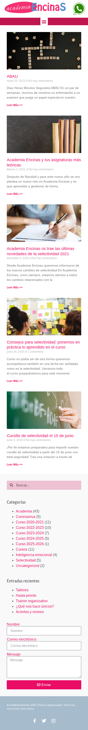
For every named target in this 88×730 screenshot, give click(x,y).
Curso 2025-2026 (30, 544)
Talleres (22, 590)
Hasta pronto (26, 595)
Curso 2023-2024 (30, 533)
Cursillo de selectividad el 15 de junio (40, 435)
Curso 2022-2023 (30, 528)
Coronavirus (25, 517)
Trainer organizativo (32, 601)
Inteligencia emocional (34, 555)
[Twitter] (44, 721)
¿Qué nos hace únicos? (35, 606)
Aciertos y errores (30, 612)
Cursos (21, 549)
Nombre (13, 624)
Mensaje (14, 654)
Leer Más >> (15, 105)
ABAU (12, 76)
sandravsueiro (54, 705)
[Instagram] (53, 721)
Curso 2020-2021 (30, 522)
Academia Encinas (19, 705)
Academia (24, 511)
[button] (44, 21)
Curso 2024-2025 (30, 538)
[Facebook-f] (34, 721)
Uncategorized (27, 566)
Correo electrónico (21, 639)
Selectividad (26, 560)
